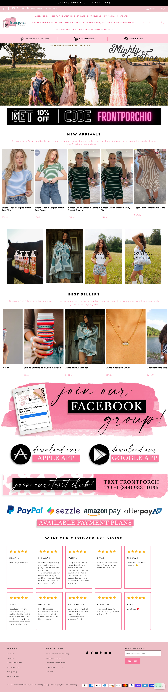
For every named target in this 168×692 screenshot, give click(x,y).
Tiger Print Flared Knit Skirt (150, 176)
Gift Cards (51, 9)
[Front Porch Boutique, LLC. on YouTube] (13, 9)
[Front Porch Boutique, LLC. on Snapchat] (27, 9)
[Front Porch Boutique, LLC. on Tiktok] (3, 9)
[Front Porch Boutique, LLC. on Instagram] (22, 9)
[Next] (163, 185)
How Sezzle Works (13, 667)
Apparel (124, 16)
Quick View (84, 182)
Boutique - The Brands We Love (96, 29)
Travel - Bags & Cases (67, 23)
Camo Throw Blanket (85, 336)
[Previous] (5, 185)
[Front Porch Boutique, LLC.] (14, 22)
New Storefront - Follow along (57, 654)
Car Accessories (41, 23)
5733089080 (36, 9)
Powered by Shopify (41, 685)
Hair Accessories (65, 29)
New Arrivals (110, 16)
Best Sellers (94, 16)
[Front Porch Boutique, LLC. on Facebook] (8, 9)
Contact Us (11, 658)
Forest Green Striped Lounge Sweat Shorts (84, 176)
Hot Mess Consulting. (69, 685)
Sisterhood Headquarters (55, 663)
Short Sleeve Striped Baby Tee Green (51, 176)
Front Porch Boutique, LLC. (22, 685)
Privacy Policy (12, 672)
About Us (10, 654)
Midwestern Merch (53, 658)
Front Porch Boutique (54, 667)
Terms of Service (13, 676)
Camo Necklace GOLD (126, 336)
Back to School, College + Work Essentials (107, 23)
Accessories (42, 16)
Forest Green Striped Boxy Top (117, 176)
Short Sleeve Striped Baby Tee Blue (18, 176)
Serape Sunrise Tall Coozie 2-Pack (44, 336)
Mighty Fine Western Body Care (68, 16)
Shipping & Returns (14, 663)
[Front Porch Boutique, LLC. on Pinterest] (18, 9)
